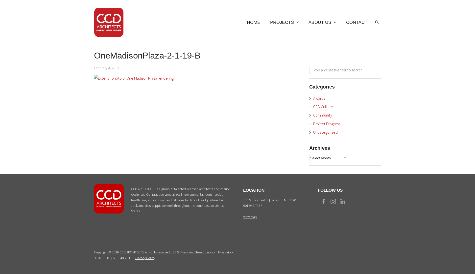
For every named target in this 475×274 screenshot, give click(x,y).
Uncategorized (325, 132)
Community (322, 115)
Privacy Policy (145, 258)
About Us (320, 22)
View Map (250, 216)
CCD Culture (323, 106)
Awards (319, 98)
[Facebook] (324, 201)
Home (253, 22)
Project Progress (326, 123)
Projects (282, 22)
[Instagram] (333, 201)
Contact (356, 22)
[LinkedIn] (343, 201)
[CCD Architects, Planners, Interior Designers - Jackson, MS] (109, 212)
